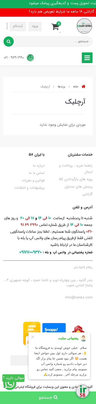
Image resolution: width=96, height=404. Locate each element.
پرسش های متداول (79, 186)
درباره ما (39, 165)
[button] (56, 25)
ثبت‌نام (18, 26)
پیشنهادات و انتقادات (29, 188)
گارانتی (87, 194)
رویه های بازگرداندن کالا (76, 179)
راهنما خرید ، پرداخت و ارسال (76, 169)
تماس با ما (37, 173)
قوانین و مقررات (33, 180)
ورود (35, 26)
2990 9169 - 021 (14, 57)
